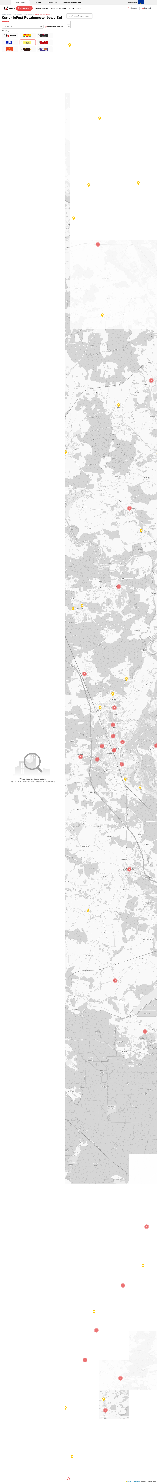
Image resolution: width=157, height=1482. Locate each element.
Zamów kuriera (25, 8)
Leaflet (129, 1481)
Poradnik (71, 8)
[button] (97, 759)
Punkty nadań (61, 8)
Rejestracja (133, 8)
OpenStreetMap (136, 1481)
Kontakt (78, 8)
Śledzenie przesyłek (41, 8)
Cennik (52, 8)
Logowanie (147, 8)
